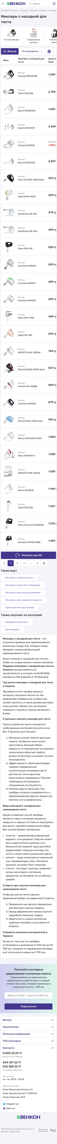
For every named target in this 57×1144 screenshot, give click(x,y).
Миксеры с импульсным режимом (22, 592)
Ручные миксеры (11, 40)
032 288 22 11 (12, 1066)
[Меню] (3, 3)
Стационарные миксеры (33, 41)
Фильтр (11, 51)
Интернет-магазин (9, 10)
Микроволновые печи (16, 622)
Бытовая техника (38, 10)
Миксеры (53, 10)
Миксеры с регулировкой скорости (23, 600)
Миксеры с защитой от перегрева (22, 585)
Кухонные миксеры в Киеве (19, 607)
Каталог (24, 10)
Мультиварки (12, 629)
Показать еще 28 (32, 555)
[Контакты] (54, 3)
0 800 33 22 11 (12, 1053)
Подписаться (28, 1006)
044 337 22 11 (12, 1062)
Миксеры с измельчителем (19, 577)
